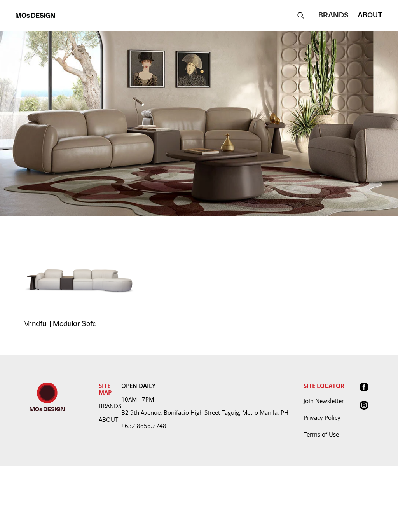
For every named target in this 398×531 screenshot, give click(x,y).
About (108, 419)
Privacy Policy (322, 417)
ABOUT (370, 15)
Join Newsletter (324, 401)
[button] (333, 15)
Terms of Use (321, 434)
